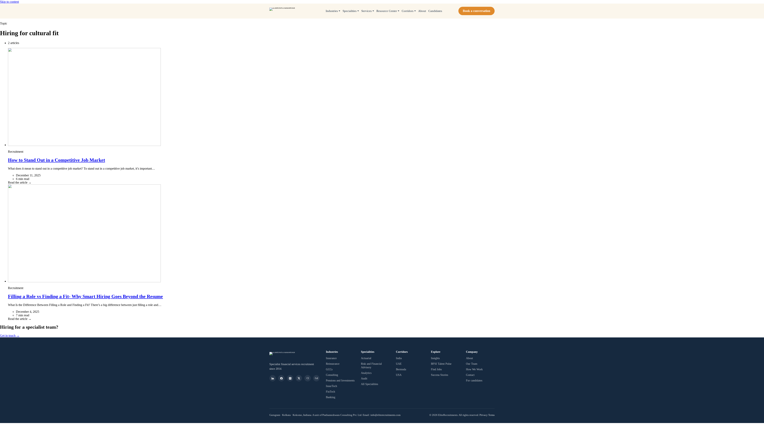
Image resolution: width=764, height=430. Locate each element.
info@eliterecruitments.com (385, 414)
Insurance (331, 358)
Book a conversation (476, 11)
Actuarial (366, 358)
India (399, 358)
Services (366, 11)
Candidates (435, 11)
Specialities (350, 11)
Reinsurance (332, 363)
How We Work (474, 369)
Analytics (366, 372)
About (422, 11)
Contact (470, 374)
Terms (491, 414)
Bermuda (401, 369)
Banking (330, 397)
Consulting (332, 374)
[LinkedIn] (272, 378)
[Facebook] (281, 378)
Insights (435, 358)
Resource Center (386, 11)
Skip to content (9, 1)
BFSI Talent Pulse (441, 363)
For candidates (474, 380)
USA (398, 374)
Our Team (471, 363)
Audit (364, 378)
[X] (299, 378)
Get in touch (9, 335)
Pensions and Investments (340, 380)
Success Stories (439, 374)
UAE (399, 363)
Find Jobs (436, 369)
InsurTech (331, 386)
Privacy (483, 414)
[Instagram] (290, 378)
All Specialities (369, 384)
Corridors (407, 11)
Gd (316, 378)
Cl (308, 378)
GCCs (329, 369)
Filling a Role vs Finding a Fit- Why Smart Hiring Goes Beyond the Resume (85, 296)
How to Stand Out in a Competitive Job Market (56, 160)
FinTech (330, 391)
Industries (332, 11)
